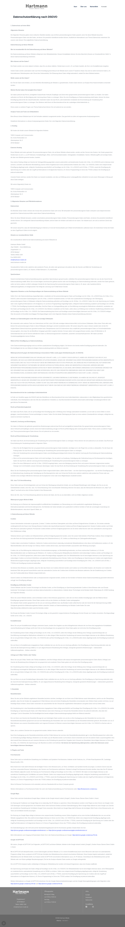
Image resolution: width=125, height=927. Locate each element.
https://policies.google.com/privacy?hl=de (84, 835)
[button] (3, 923)
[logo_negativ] (21, 892)
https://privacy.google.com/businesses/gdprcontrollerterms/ (28, 830)
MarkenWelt (94, 6)
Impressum (89, 897)
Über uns (83, 6)
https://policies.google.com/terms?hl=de (50, 883)
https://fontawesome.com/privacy (87, 789)
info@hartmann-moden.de (18, 260)
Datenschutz (89, 900)
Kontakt (104, 6)
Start (75, 6)
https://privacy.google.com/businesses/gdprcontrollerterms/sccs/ (68, 830)
